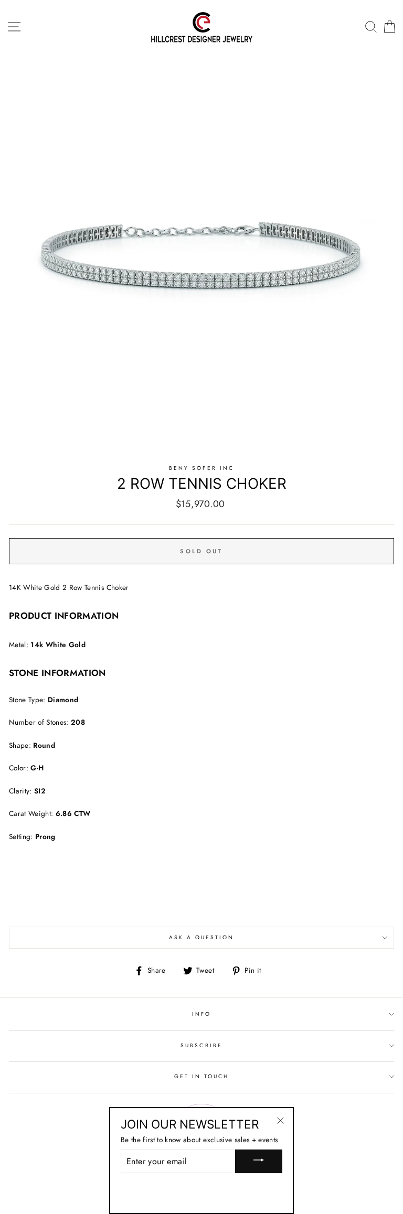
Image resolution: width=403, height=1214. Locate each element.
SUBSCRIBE (201, 1045)
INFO (201, 1014)
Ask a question (202, 937)
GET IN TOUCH (201, 1076)
